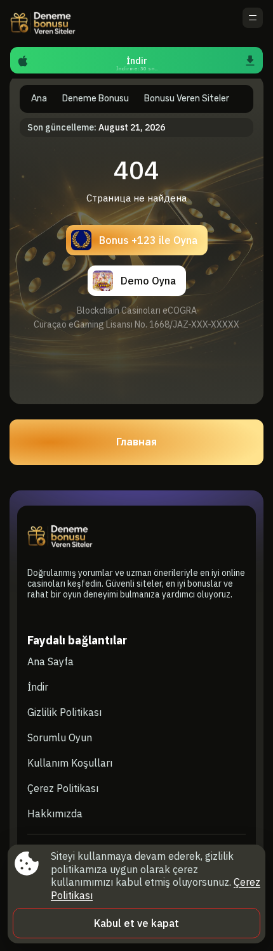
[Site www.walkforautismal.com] (54, 23)
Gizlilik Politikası (64, 712)
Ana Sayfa (50, 661)
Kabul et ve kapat (136, 923)
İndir (37, 686)
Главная (136, 442)
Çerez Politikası (62, 788)
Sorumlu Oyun (59, 737)
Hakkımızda (55, 813)
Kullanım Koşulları (69, 762)
